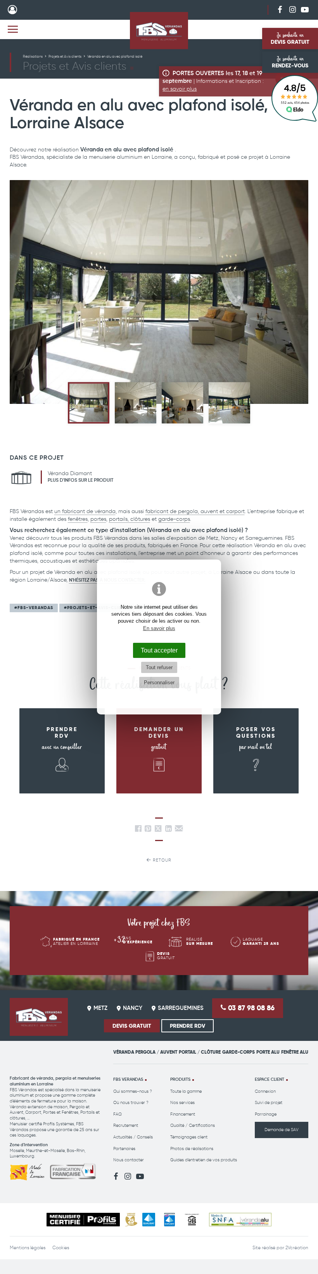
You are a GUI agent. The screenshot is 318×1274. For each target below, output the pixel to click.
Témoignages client (188, 1137)
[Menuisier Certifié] (83, 1219)
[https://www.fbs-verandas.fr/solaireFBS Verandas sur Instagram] (292, 9)
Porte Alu (268, 1052)
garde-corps (174, 519)
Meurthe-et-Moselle (45, 1150)
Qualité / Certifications (192, 1125)
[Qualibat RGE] (169, 1219)
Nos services (182, 1102)
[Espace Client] (12, 9)
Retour (161, 860)
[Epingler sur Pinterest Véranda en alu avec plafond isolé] (148, 830)
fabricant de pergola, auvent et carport (195, 511)
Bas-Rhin (76, 1150)
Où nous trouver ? (131, 1102)
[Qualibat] (148, 1219)
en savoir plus (179, 89)
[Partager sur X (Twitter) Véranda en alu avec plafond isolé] (159, 830)
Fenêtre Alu (294, 1052)
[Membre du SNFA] (240, 1219)
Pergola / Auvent (156, 1052)
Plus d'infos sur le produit (80, 480)
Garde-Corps (238, 1052)
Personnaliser (159, 682)
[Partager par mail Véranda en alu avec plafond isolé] (179, 830)
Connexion (265, 1091)
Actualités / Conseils (133, 1137)
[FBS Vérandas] (159, 30)
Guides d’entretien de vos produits (203, 1159)
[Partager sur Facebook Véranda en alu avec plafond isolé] (138, 830)
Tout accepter (159, 650)
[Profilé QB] (192, 1219)
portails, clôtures (129, 519)
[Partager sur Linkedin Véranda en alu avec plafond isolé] (168, 830)
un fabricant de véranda (85, 511)
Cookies (60, 1247)
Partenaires (124, 1148)
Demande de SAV (281, 1129)
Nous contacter (128, 1159)
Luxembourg (22, 1156)
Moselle (17, 1150)
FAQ (117, 1114)
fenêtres (78, 519)
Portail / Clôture (200, 1052)
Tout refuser (159, 667)
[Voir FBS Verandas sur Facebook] (280, 9)
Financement (182, 1114)
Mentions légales (27, 1247)
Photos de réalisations (191, 1148)
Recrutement (125, 1125)
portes (98, 519)
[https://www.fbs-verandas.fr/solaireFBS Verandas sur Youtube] (304, 9)
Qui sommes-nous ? (132, 1091)
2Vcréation (296, 1247)
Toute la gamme (186, 1091)
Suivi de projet (268, 1102)
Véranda (123, 1052)
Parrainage (266, 1114)
